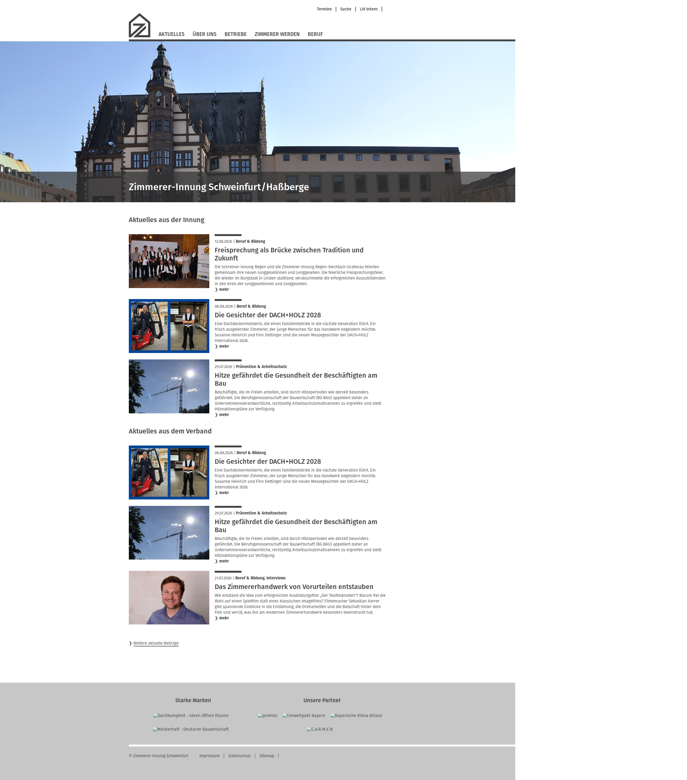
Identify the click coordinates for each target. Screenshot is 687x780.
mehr (224, 289)
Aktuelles (172, 34)
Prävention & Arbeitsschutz (261, 366)
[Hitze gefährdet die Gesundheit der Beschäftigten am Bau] (169, 411)
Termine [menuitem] (324, 9)
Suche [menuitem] (345, 9)
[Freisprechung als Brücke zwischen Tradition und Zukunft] (169, 286)
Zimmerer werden (277, 34)
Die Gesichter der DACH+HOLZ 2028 (268, 315)
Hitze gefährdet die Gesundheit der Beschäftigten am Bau (296, 379)
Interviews (276, 578)
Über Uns (205, 34)
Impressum (209, 755)
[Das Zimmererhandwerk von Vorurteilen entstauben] (169, 623)
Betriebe (236, 34)
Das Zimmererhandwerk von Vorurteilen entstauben (294, 587)
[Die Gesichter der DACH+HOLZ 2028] (169, 351)
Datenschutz (239, 755)
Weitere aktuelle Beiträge (156, 643)
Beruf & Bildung (250, 241)
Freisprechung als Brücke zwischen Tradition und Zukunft (289, 254)
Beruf (315, 34)
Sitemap (267, 755)
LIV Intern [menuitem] (369, 9)
